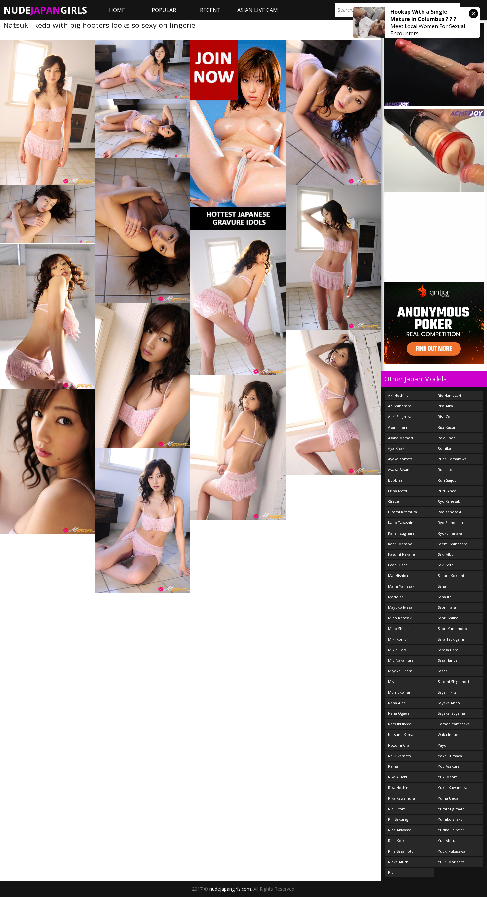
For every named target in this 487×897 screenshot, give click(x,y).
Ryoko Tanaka (450, 533)
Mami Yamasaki (401, 586)
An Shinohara (399, 405)
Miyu (392, 681)
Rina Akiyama (399, 829)
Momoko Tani (400, 692)
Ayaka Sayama (400, 469)
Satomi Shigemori (453, 681)
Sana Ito (445, 596)
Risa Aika (445, 405)
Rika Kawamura (401, 798)
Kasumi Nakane (401, 554)
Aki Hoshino (398, 395)
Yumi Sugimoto (451, 808)
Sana (442, 586)
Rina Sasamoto (401, 851)
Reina (393, 766)
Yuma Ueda (448, 798)
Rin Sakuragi (398, 819)
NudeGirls (45, 10)
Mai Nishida (398, 575)
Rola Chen (447, 437)
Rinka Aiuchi (398, 861)
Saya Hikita (447, 692)
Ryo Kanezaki (449, 511)
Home (117, 10)
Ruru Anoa (447, 490)
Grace (393, 501)
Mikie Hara (397, 649)
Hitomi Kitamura (402, 511)
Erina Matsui (398, 490)
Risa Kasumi (448, 427)
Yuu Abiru (446, 840)
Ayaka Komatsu (401, 458)
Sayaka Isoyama (451, 713)
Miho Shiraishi (400, 628)
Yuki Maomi (448, 776)
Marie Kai (396, 596)
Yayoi (442, 745)
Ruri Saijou (447, 480)
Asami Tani (397, 427)
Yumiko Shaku (450, 819)
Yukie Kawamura (452, 787)
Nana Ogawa (399, 713)
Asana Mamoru (401, 437)
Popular (164, 10)
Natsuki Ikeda (399, 723)
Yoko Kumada (450, 755)
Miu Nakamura (401, 660)
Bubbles (395, 480)
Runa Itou (446, 469)
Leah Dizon (398, 564)
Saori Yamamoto (452, 628)
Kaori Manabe (400, 543)
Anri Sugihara (399, 416)
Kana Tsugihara (401, 533)
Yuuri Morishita (451, 861)
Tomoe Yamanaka (454, 723)
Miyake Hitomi (400, 670)
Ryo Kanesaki (449, 501)
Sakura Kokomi (451, 575)
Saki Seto (446, 564)
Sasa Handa (448, 660)
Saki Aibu (446, 554)
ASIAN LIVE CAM (257, 10)
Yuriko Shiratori (451, 829)
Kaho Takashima (402, 522)
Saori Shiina (448, 617)
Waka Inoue (448, 734)
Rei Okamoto (399, 755)
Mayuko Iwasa (400, 607)
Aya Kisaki (396, 448)
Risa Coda (446, 416)
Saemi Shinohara (452, 543)
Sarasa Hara (448, 649)
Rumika (444, 448)
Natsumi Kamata (402, 734)
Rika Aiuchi (397, 776)
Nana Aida (397, 702)
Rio (391, 872)
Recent (210, 10)
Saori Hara (447, 607)
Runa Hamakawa (452, 458)
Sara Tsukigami (451, 639)
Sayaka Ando (449, 702)
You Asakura (449, 766)
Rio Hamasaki (449, 395)
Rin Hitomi (397, 808)
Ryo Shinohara (450, 522)
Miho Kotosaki (400, 617)
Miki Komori (398, 639)
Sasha (443, 670)
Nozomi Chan (400, 745)
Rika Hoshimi (399, 787)
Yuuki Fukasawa (451, 851)
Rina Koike (397, 840)
